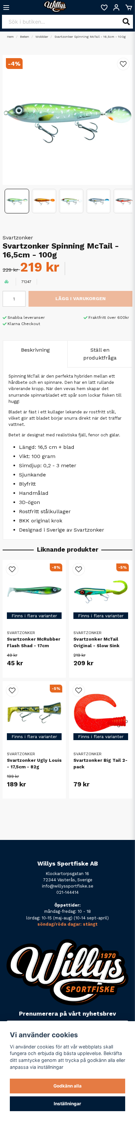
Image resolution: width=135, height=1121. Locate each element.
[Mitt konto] (116, 7)
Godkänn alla (67, 1085)
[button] (123, 64)
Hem (10, 36)
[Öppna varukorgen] (129, 7)
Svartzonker (18, 237)
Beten (24, 36)
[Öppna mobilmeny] (6, 7)
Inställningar (67, 1103)
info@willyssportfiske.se (67, 886)
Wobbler (41, 36)
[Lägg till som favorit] (104, 7)
